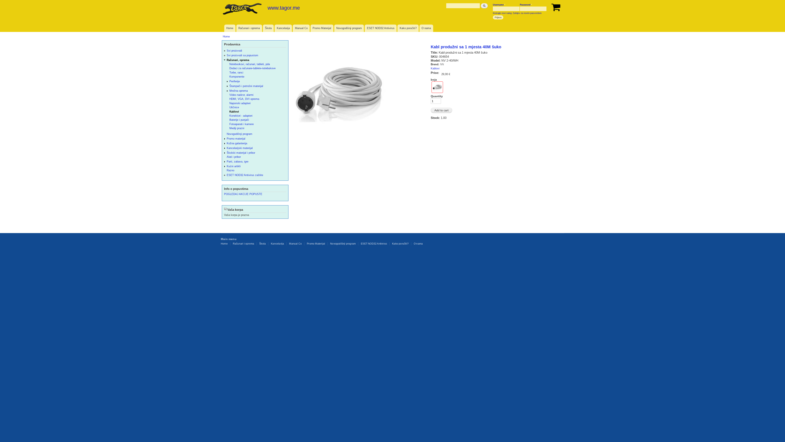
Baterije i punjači (239, 119)
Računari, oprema (238, 60)
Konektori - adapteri (240, 115)
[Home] (243, 9)
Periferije (234, 81)
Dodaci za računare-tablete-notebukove (252, 68)
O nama (426, 28)
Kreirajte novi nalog (502, 13)
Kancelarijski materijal (240, 148)
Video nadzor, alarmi (241, 94)
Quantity (437, 96)
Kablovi (435, 68)
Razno (230, 170)
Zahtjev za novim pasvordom (527, 13)
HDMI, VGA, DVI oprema (244, 98)
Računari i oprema (249, 28)
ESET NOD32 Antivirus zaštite (245, 175)
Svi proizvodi (234, 50)
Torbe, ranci (236, 72)
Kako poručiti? (408, 28)
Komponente (236, 76)
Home (229, 28)
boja (434, 79)
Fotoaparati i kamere (241, 124)
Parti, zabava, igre (237, 161)
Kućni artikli (234, 166)
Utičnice (234, 107)
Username (499, 4)
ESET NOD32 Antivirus (381, 28)
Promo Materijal (322, 28)
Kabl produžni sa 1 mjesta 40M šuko (466, 47)
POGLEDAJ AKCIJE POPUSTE (243, 194)
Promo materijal (236, 138)
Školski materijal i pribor (241, 152)
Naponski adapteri (240, 103)
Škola (268, 28)
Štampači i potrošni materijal (246, 86)
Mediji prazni (236, 128)
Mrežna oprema (238, 90)
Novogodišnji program (349, 28)
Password (526, 4)
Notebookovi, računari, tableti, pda (249, 64)
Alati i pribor (234, 156)
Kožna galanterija (237, 143)
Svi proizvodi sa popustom (242, 55)
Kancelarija (283, 28)
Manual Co (301, 28)
